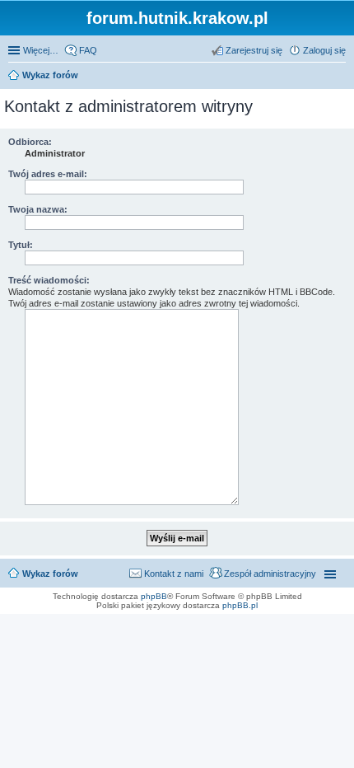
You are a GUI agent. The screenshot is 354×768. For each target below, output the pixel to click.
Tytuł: (20, 245)
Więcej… (40, 50)
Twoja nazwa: (38, 209)
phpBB (154, 596)
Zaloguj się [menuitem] (324, 50)
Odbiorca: (30, 142)
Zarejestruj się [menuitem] (254, 50)
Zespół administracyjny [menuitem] (270, 573)
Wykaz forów (50, 573)
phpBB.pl (240, 605)
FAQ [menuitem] (88, 50)
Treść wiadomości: (49, 280)
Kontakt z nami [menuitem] (173, 573)
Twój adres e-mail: (47, 174)
